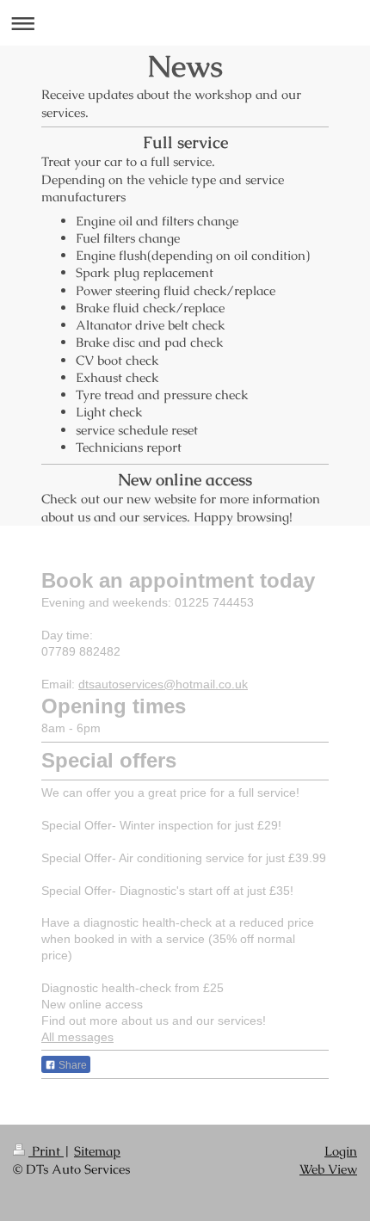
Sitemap (97, 1151)
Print (46, 1151)
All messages (77, 1037)
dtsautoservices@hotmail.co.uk (163, 684)
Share (71, 1065)
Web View (328, 1169)
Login (340, 1151)
